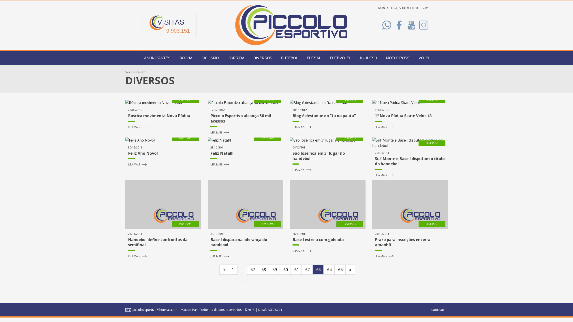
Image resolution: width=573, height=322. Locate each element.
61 (296, 269)
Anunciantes (157, 58)
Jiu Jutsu (368, 58)
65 (340, 269)
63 (318, 269)
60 (285, 269)
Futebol (289, 58)
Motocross (398, 58)
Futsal (314, 58)
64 (329, 269)
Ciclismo (210, 58)
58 (263, 269)
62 (307, 269)
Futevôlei (340, 58)
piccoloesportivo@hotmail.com (154, 309)
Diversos (262, 58)
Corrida (236, 58)
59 (274, 269)
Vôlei (424, 58)
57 (252, 269)
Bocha (186, 58)
